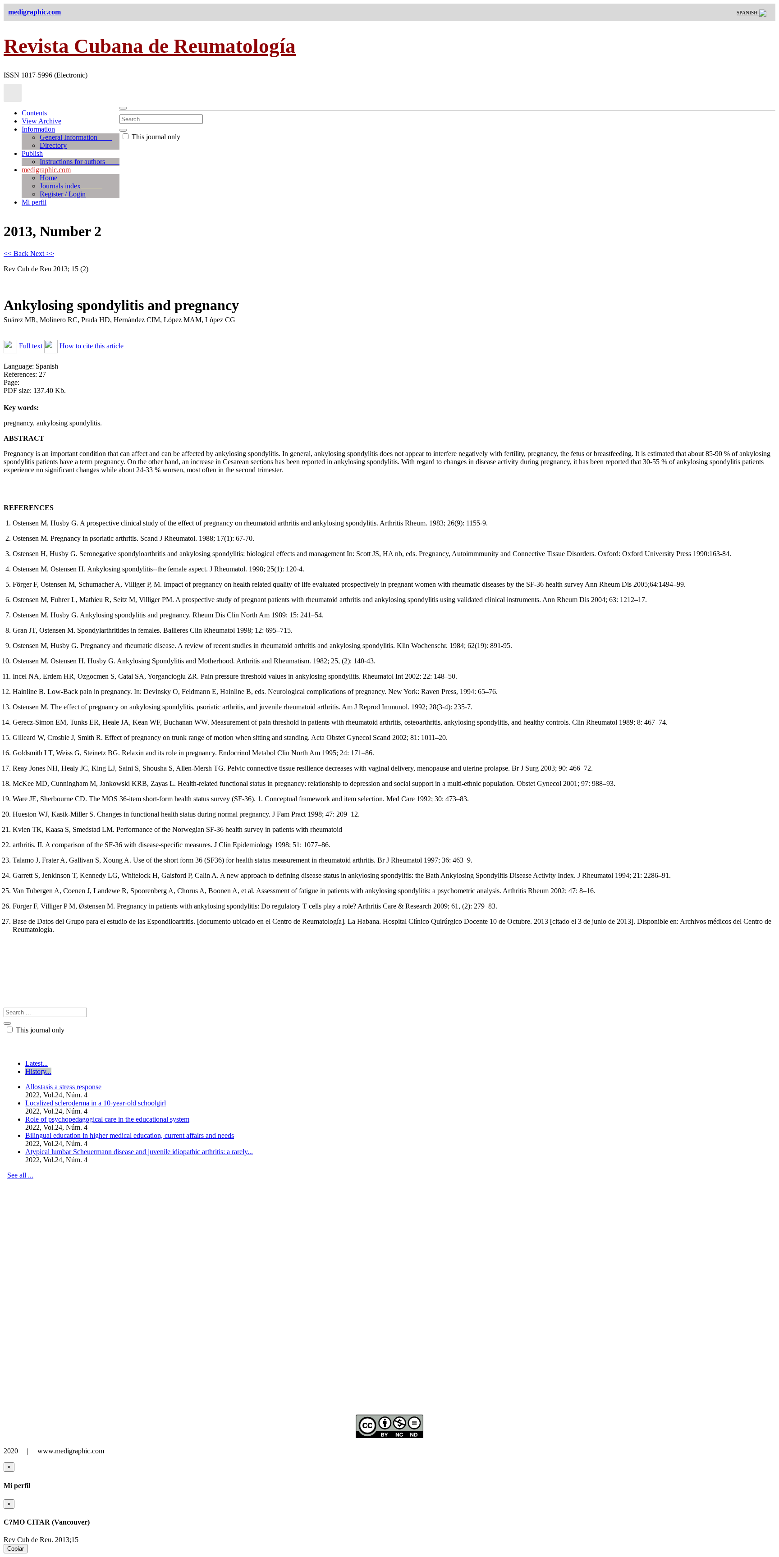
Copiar (15, 1548)
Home (48, 178)
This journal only (155, 137)
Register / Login (63, 194)
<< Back (17, 253)
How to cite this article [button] (91, 346)
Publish (32, 153)
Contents (34, 113)
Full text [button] (30, 346)
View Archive (41, 121)
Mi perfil (34, 202)
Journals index (71, 186)
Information (38, 129)
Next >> (42, 253)
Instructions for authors (79, 161)
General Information (76, 137)
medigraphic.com (46, 170)
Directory (53, 145)
